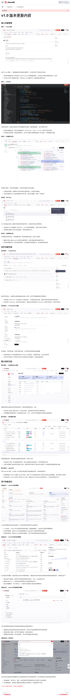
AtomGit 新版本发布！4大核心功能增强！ (12, 686)
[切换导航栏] (2, 2)
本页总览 (4, 10)
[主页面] (2, 7)
